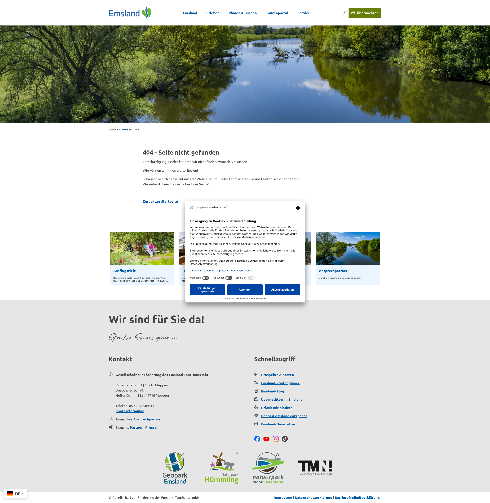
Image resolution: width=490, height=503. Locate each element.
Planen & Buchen (243, 13)
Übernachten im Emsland (282, 399)
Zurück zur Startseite (160, 201)
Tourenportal (277, 13)
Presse (151, 427)
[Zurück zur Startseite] (130, 13)
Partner (136, 427)
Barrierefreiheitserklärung (357, 497)
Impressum (283, 497)
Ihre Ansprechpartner (144, 419)
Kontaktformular (130, 411)
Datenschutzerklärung (313, 497)
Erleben (213, 13)
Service (303, 13)
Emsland (190, 13)
